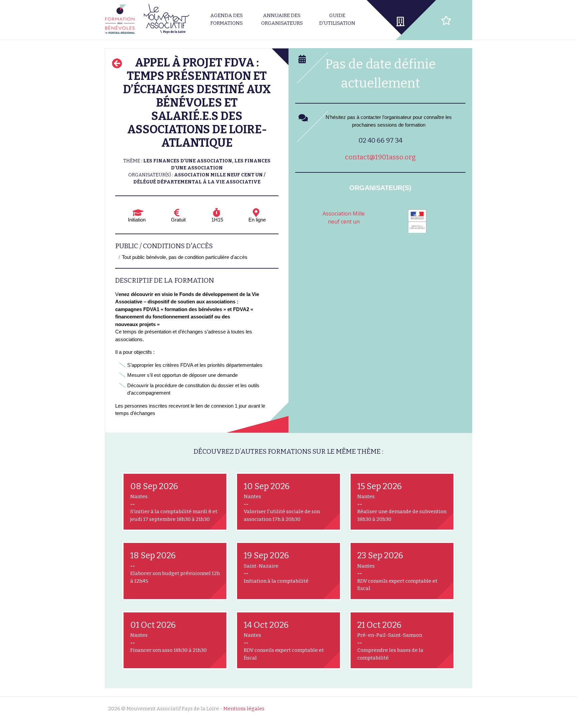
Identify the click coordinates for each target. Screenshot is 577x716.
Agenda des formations (226, 19)
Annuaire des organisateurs (282, 19)
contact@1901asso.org (380, 157)
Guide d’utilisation (337, 19)
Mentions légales (243, 709)
